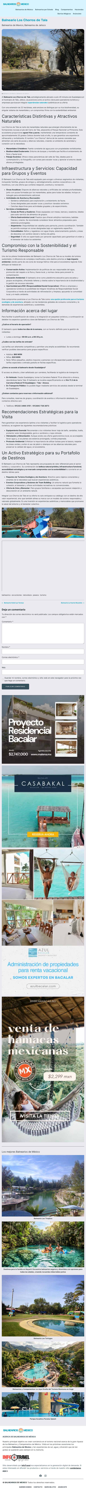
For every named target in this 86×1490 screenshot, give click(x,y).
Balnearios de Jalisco (35, 25)
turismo (43, 595)
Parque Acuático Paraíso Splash (43, 1419)
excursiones (17, 595)
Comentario (7, 621)
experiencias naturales (38, 102)
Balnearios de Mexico (12, 25)
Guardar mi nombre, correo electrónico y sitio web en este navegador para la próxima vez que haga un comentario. (42, 679)
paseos (36, 595)
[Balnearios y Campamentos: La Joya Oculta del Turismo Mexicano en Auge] (43, 1364)
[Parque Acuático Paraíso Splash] (43, 1405)
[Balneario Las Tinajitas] (43, 1186)
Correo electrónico (10, 657)
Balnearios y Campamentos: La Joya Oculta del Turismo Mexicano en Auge (43, 1389)
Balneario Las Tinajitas (43, 1219)
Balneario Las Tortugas (43, 1338)
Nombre (6, 647)
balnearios (6, 595)
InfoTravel (26, 1465)
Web (3, 667)
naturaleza (27, 595)
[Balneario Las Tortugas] (43, 1306)
